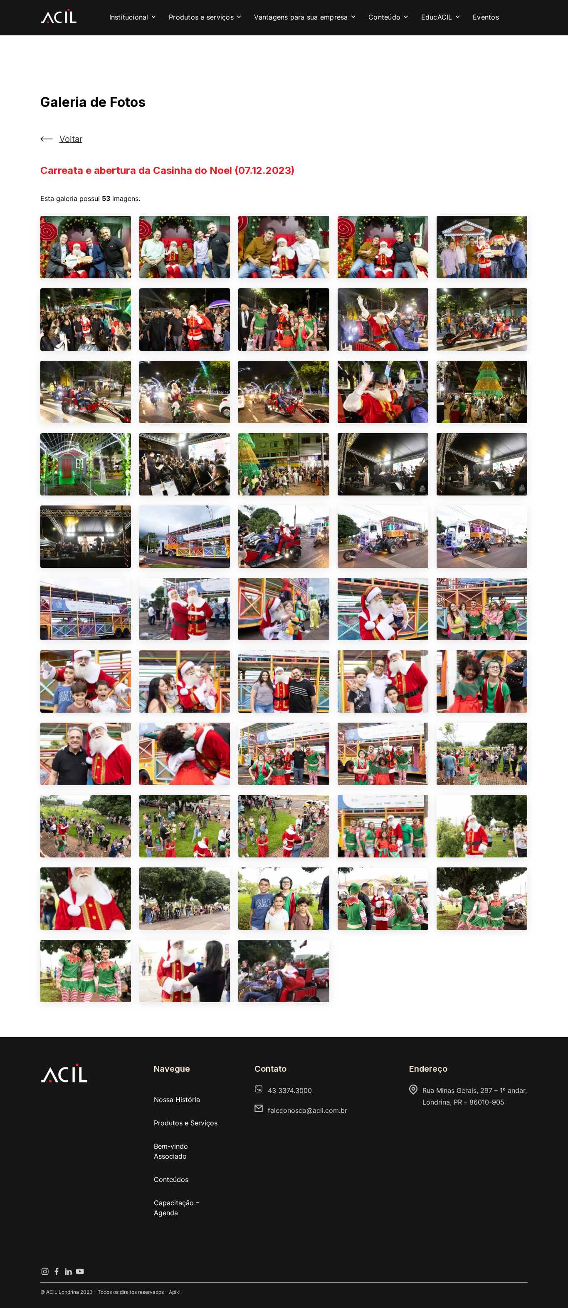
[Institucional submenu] (154, 17)
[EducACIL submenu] (458, 17)
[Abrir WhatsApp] (547, 1287)
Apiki (174, 1292)
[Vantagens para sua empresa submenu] (353, 17)
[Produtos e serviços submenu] (239, 17)
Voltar (70, 139)
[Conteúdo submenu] (406, 17)
